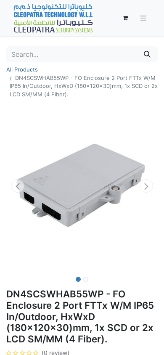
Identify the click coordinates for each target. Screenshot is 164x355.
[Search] (147, 54)
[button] (17, 186)
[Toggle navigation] (143, 18)
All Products (22, 69)
